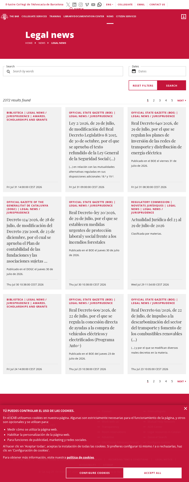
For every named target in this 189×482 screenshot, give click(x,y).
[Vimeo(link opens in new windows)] (87, 4)
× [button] (186, 408)
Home (28, 43)
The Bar (14, 16)
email (141, 4)
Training (55, 16)
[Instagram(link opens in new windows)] (81, 4)
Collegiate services (34, 16)
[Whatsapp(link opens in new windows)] (99, 4)
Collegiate (125, 4)
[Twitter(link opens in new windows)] (68, 4)
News (110, 16)
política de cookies (80, 457)
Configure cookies (95, 473)
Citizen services (126, 16)
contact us (157, 4)
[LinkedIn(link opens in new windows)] (74, 4)
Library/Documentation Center (83, 16)
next (180, 100)
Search (10, 66)
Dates (135, 66)
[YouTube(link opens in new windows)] (93, 4)
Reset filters (143, 85)
